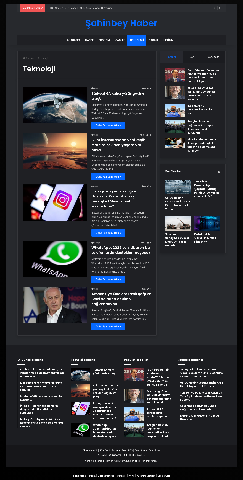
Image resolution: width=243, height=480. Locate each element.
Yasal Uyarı (164, 475)
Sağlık (120, 40)
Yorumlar (213, 56)
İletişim (168, 40)
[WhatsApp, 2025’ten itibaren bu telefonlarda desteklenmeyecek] (55, 259)
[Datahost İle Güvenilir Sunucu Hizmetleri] (207, 223)
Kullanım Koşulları (146, 475)
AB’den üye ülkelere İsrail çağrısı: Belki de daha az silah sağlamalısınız (121, 298)
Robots (116, 450)
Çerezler (121, 475)
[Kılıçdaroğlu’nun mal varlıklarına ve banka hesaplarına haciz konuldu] (175, 92)
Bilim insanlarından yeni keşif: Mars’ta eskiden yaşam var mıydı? (118, 144)
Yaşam (153, 40)
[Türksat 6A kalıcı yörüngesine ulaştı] (55, 105)
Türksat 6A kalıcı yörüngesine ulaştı (105, 371)
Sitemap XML (90, 450)
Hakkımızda (79, 475)
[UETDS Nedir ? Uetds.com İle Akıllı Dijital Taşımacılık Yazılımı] (178, 187)
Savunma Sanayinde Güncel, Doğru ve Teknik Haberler (177, 239)
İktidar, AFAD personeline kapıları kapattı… (200, 109)
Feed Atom (141, 450)
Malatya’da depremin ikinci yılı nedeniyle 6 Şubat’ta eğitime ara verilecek (201, 145)
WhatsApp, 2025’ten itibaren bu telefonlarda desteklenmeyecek (120, 250)
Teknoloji (137, 40)
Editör (97, 88)
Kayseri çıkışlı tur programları (142, 460)
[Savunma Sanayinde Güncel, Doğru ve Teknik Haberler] (178, 223)
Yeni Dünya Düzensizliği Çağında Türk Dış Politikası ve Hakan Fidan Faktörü (206, 189)
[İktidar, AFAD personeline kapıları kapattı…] (175, 110)
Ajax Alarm (120, 460)
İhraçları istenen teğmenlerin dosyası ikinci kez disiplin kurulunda (200, 127)
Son (191, 56)
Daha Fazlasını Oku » (108, 125)
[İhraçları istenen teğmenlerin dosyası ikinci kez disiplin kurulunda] (175, 126)
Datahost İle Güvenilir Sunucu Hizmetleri (205, 237)
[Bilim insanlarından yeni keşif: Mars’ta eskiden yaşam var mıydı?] (55, 151)
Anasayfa (73, 40)
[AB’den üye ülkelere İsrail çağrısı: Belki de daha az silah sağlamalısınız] (55, 305)
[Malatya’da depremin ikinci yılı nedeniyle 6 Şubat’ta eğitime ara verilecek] (175, 143)
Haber (89, 40)
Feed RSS (127, 450)
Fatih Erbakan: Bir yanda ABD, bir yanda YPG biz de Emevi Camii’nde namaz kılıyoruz (203, 75)
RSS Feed (104, 450)
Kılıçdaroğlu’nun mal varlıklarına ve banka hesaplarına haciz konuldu (201, 93)
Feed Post (154, 450)
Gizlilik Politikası (106, 475)
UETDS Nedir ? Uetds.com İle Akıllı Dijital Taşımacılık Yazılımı (79, 8)
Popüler (171, 56)
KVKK (131, 475)
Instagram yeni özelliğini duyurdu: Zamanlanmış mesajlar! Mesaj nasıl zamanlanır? (113, 199)
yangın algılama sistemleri (99, 460)
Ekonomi (104, 40)
